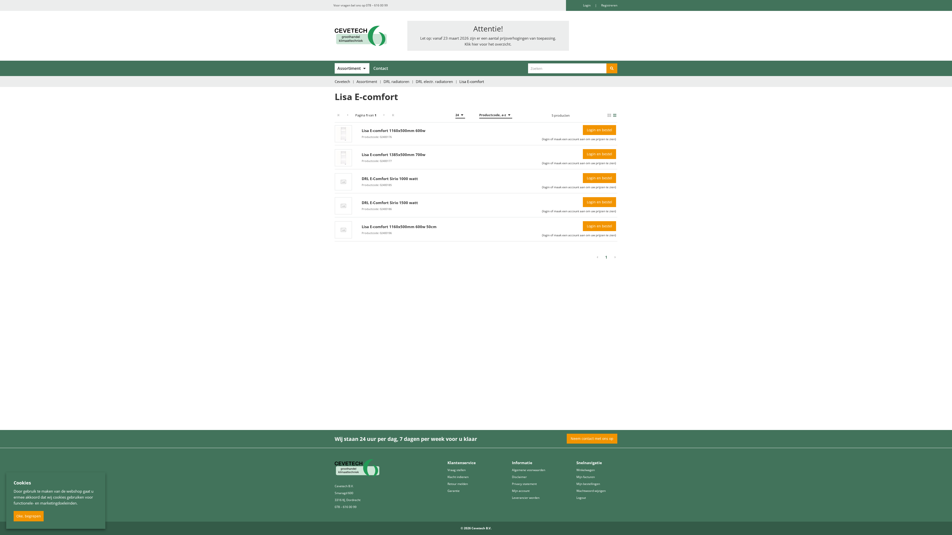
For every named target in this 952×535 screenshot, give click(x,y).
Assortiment (349, 68)
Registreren (609, 5)
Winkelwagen (585, 470)
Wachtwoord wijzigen (591, 491)
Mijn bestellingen (588, 484)
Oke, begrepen (28, 516)
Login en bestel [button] (599, 130)
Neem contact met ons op (592, 438)
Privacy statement (524, 484)
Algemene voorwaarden (528, 470)
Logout (581, 498)
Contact (380, 68)
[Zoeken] (611, 68)
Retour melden (457, 484)
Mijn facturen (585, 477)
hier (475, 44)
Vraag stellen (456, 470)
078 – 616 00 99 (377, 5)
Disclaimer (519, 477)
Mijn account (521, 491)
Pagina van (365, 115)
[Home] (367, 36)
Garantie (453, 491)
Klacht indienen (458, 477)
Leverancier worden (525, 498)
